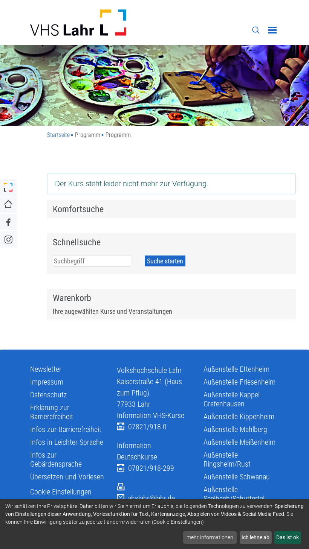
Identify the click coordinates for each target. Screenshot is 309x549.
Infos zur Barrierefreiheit (65, 429)
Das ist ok (287, 537)
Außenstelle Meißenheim (239, 442)
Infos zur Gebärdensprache (56, 459)
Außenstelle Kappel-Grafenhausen (232, 399)
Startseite (58, 134)
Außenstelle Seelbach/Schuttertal (234, 494)
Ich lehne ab (255, 537)
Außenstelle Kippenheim (238, 416)
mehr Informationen (210, 537)
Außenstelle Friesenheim (239, 381)
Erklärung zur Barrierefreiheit (51, 412)
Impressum (46, 381)
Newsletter (45, 369)
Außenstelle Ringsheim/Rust (227, 459)
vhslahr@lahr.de (151, 498)
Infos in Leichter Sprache (66, 442)
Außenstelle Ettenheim (236, 369)
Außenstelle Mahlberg (235, 429)
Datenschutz (48, 394)
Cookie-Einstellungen (61, 491)
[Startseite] (89, 22)
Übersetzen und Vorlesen (67, 476)
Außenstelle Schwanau (236, 476)
